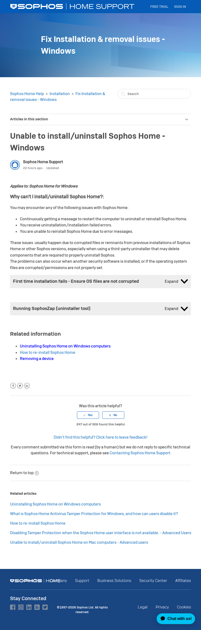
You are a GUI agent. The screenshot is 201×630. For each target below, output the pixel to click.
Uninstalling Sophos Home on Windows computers (55, 504)
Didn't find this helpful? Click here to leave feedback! (100, 437)
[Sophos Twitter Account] (45, 607)
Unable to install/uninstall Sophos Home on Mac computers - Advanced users (79, 542)
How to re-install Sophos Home (47, 352)
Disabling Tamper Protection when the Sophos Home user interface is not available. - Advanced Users (100, 532)
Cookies (184, 607)
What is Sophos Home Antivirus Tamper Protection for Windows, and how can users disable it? (94, 513)
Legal (143, 607)
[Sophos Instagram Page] (21, 607)
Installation (60, 93)
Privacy (162, 607)
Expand (171, 281)
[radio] (88, 415)
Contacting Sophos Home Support (140, 453)
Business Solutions (114, 580)
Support (82, 580)
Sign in (180, 6)
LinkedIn (27, 386)
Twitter (20, 386)
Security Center (153, 580)
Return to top (22, 472)
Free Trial (159, 6)
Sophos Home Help (27, 93)
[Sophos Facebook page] (12, 607)
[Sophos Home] (35, 581)
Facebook (13, 386)
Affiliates (183, 580)
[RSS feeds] (37, 607)
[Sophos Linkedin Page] (29, 607)
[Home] (73, 6)
